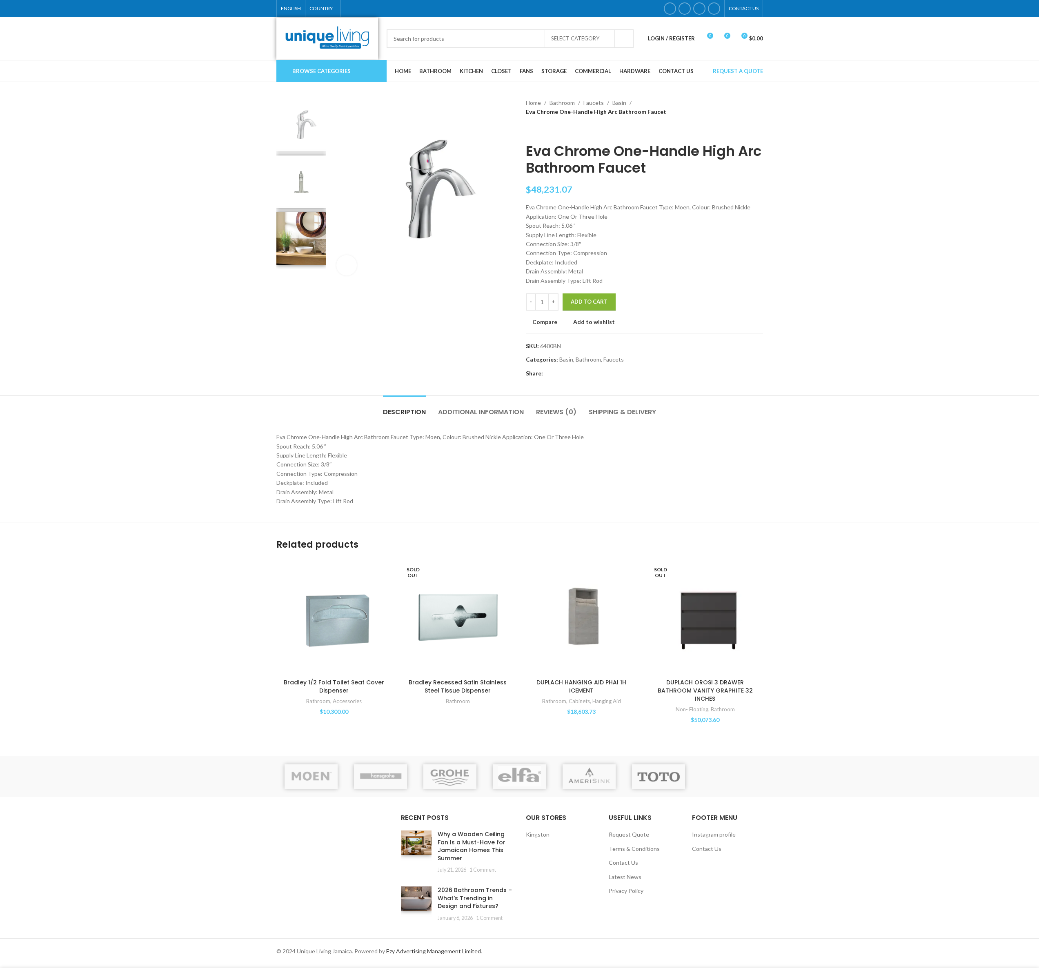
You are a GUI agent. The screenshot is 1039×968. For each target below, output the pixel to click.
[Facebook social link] (670, 8)
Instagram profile (714, 834)
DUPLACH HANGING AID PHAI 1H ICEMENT (581, 686)
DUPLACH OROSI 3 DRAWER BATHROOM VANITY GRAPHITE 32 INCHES (705, 690)
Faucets (593, 102)
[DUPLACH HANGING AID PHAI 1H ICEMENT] (581, 617)
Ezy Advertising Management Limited (433, 951)
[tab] (404, 407)
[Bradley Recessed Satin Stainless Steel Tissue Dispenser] (458, 617)
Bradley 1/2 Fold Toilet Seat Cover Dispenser (334, 686)
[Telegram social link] (587, 373)
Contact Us (623, 862)
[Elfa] (519, 776)
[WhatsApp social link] (699, 8)
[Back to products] (540, 130)
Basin (619, 102)
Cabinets (579, 701)
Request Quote (629, 834)
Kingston (538, 834)
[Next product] (550, 130)
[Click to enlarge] (346, 265)
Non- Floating (692, 709)
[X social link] (558, 373)
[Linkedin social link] (577, 373)
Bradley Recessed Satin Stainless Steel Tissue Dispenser (458, 686)
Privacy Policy (626, 890)
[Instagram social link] (685, 8)
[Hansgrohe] (380, 776)
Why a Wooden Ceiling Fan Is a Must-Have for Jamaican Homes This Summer (471, 846)
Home (533, 102)
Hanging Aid (606, 701)
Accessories (347, 701)
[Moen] (311, 776)
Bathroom (562, 102)
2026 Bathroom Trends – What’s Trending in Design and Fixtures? (475, 898)
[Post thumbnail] (416, 852)
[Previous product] (531, 130)
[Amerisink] (589, 776)
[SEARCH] (624, 38)
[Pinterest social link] (567, 373)
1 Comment (482, 870)
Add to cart (589, 301)
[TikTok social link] (714, 8)
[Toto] (658, 776)
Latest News (625, 876)
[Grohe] (450, 776)
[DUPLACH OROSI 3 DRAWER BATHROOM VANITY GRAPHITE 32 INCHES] (705, 617)
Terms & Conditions (634, 848)
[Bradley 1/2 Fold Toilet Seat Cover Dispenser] (334, 617)
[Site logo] (327, 37)
